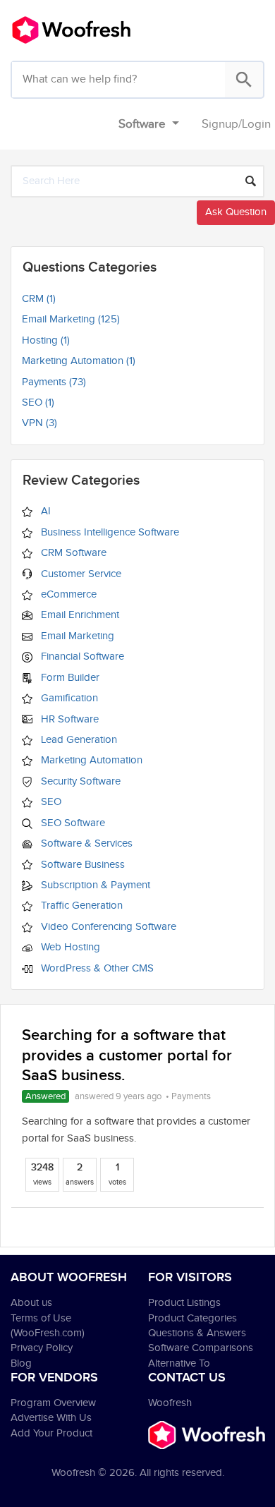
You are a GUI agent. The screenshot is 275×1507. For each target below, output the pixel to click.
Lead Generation (77, 740)
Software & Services (85, 843)
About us (31, 1303)
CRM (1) (39, 299)
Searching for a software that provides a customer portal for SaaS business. (127, 1055)
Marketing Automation (90, 760)
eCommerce (67, 594)
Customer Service (79, 574)
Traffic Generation (80, 906)
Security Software (79, 781)
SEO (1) (38, 402)
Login (256, 124)
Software (143, 124)
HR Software (68, 719)
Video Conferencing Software (107, 927)
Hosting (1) (46, 340)
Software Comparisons (200, 1348)
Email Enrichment (78, 615)
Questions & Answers (197, 1333)
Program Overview (53, 1403)
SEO (49, 802)
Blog (21, 1363)
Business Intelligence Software (108, 532)
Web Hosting (69, 947)
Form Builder (68, 678)
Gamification (68, 698)
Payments (191, 1096)
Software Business (81, 865)
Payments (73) (54, 382)
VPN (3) (39, 423)
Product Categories (192, 1318)
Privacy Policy (42, 1348)
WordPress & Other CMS (96, 968)
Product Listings (184, 1303)
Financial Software (81, 656)
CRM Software (72, 553)
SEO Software (71, 823)
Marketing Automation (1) (78, 361)
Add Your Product (51, 1433)
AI (44, 511)
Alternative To (179, 1363)
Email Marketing (76, 636)
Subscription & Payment (94, 885)
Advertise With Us (51, 1418)
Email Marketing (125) (71, 319)
